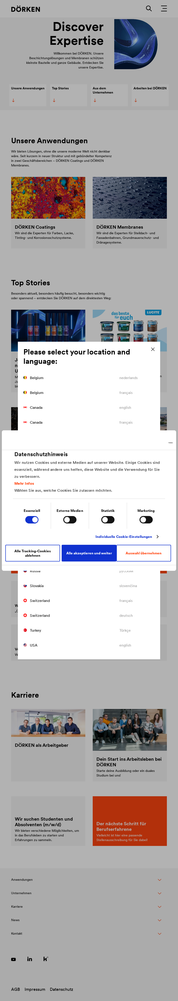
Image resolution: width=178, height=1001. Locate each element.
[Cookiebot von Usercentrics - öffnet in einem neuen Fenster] (152, 442)
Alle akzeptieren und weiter (89, 553)
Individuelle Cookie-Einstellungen (123, 536)
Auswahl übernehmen (144, 553)
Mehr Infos (24, 483)
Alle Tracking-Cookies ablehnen (32, 553)
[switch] (69, 519)
